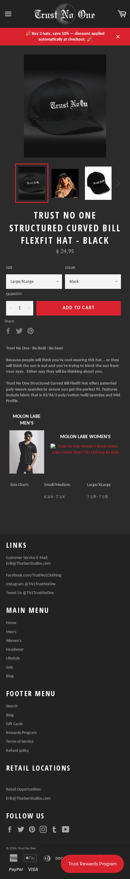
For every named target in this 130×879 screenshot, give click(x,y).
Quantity (14, 294)
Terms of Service (20, 741)
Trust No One (26, 848)
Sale (9, 667)
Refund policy (17, 750)
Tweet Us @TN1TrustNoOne (30, 593)
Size (9, 268)
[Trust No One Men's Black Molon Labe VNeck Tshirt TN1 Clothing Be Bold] (26, 472)
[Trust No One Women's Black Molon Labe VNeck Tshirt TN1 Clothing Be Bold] (85, 449)
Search (12, 706)
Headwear (15, 649)
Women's (13, 641)
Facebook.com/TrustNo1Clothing (33, 575)
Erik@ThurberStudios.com (28, 563)
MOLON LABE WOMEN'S (85, 437)
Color (70, 268)
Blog (10, 676)
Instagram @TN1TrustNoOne (31, 584)
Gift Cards (14, 724)
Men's (11, 632)
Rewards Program (21, 733)
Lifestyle (13, 658)
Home (11, 623)
